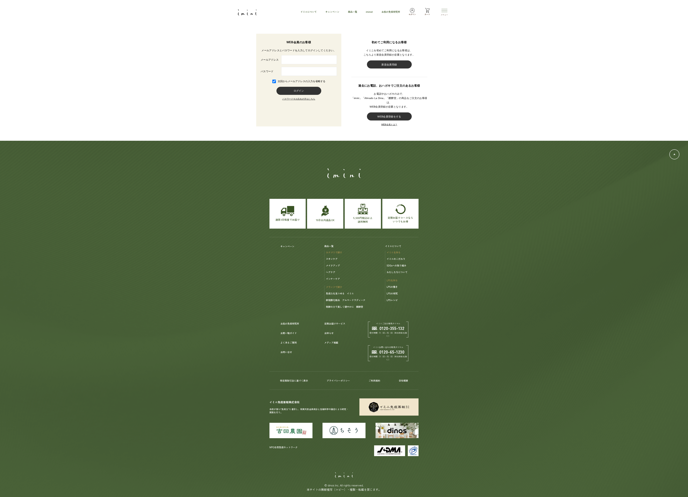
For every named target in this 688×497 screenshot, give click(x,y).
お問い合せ (286, 352)
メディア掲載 (331, 342)
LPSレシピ (392, 300)
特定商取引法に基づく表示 (294, 380)
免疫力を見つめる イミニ (340, 293)
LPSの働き (392, 286)
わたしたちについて (397, 272)
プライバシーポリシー (338, 380)
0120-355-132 (392, 328)
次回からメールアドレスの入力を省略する (301, 81)
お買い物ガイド (288, 333)
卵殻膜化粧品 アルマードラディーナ (346, 300)
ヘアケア (330, 272)
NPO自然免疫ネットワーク (283, 447)
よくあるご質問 (288, 342)
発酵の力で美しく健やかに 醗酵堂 (344, 306)
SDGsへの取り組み (396, 265)
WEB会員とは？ (389, 124)
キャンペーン (287, 246)
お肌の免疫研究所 (289, 323)
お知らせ (329, 333)
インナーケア (333, 278)
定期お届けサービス (334, 323)
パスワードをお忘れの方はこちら (298, 99)
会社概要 (403, 380)
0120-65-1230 (392, 352)
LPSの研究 (392, 293)
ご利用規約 (374, 380)
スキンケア (332, 259)
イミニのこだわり (396, 259)
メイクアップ (333, 265)
